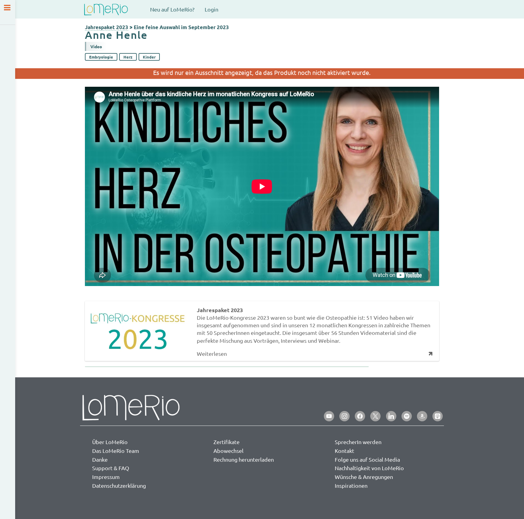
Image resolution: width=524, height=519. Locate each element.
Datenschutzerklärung (119, 485)
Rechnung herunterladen (243, 459)
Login (211, 9)
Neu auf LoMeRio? (172, 9)
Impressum (106, 477)
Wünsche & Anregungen (364, 477)
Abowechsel (228, 450)
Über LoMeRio (110, 442)
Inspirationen (351, 485)
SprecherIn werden (358, 442)
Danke (100, 459)
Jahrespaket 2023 (106, 27)
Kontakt (344, 450)
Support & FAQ (110, 468)
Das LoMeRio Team (115, 450)
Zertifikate (226, 442)
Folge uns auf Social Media (367, 459)
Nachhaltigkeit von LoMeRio (369, 468)
